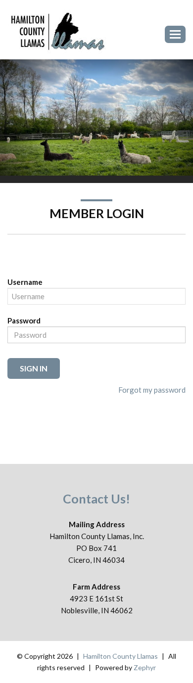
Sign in (34, 368)
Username (25, 281)
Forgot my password (152, 389)
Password (24, 320)
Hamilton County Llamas (120, 656)
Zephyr (145, 667)
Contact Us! (96, 498)
